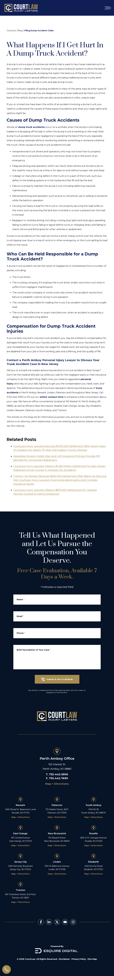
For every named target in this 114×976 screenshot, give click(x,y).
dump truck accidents (31, 127)
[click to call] (6, 969)
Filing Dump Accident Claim (39, 30)
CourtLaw (11, 30)
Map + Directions (57, 783)
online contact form (52, 397)
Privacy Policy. (78, 959)
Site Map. (92, 959)
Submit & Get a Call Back (59, 679)
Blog (20, 30)
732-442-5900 (58, 774)
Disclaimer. (64, 959)
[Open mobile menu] (107, 8)
